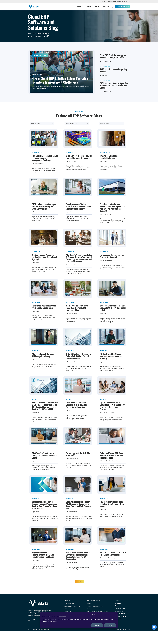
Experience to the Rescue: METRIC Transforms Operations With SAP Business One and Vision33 (112, 207)
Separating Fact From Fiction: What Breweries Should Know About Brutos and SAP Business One (78, 505)
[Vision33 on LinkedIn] (29, 620)
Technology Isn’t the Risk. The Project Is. (78, 454)
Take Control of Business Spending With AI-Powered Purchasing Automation (76, 404)
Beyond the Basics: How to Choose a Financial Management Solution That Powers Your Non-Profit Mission (45, 505)
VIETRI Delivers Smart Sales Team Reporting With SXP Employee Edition (77, 308)
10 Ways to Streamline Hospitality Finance (113, 70)
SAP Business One (69, 609)
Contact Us (118, 619)
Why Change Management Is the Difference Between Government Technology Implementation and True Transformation (79, 258)
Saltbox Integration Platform (95, 606)
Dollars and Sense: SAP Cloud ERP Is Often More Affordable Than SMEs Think (111, 455)
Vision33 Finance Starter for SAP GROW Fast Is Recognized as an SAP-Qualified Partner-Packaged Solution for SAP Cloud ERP (45, 406)
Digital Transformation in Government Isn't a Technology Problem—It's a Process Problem (112, 406)
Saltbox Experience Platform (95, 609)
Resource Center (120, 608)
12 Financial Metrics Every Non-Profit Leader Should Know (44, 306)
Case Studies (119, 611)
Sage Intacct (67, 611)
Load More (79, 582)
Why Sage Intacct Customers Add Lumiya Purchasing (43, 355)
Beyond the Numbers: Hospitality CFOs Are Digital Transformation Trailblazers (43, 554)
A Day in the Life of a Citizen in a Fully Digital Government (113, 553)
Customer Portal (120, 613)
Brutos (89, 603)
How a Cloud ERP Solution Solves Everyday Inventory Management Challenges (45, 158)
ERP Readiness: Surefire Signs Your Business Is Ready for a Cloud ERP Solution (114, 85)
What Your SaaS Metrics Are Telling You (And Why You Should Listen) (44, 455)
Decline (110, 625)
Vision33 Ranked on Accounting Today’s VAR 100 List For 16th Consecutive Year (78, 356)
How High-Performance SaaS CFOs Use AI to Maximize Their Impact (112, 504)
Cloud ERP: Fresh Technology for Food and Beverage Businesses (113, 56)
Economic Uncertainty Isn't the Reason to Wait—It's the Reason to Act (113, 308)
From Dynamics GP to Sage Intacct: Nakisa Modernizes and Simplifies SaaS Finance (78, 206)
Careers (117, 600)
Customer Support (121, 616)
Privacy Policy (118, 629)
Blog (116, 605)
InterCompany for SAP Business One (97, 611)
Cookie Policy (62, 616)
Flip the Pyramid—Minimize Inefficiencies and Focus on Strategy (111, 356)
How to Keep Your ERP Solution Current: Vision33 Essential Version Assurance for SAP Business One (78, 556)
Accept (97, 625)
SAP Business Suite (69, 603)
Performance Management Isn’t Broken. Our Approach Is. (112, 256)
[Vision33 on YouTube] (33, 620)
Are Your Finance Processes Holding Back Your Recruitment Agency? (44, 257)
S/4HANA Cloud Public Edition (72, 606)
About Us (118, 603)
